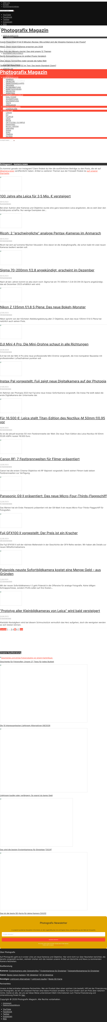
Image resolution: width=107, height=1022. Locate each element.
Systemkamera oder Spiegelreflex (24, 971)
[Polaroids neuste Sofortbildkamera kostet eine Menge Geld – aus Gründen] (11, 564)
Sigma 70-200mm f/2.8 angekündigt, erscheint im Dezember (47, 270)
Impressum (7, 1003)
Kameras (10, 38)
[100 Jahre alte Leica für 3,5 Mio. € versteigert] (11, 190)
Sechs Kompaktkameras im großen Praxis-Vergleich (23, 56)
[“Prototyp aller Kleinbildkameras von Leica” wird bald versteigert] (11, 605)
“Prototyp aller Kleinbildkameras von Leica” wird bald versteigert (50, 611)
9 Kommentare (5, 389)
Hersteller (8, 69)
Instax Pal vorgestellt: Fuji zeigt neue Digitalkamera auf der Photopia (53, 381)
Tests (8, 103)
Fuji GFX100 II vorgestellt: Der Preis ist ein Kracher (39, 533)
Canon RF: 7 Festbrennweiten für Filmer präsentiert (40, 459)
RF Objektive (32, 975)
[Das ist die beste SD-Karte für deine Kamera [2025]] (43, 909)
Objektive (10, 40)
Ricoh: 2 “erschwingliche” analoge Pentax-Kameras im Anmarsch (50, 233)
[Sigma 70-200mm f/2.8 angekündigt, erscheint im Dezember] (11, 264)
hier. (23, 995)
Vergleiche (11, 63)
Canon (9, 113)
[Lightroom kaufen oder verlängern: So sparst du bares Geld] (43, 792)
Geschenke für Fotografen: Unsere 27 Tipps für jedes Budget (27, 661)
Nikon (8, 120)
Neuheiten (10, 49)
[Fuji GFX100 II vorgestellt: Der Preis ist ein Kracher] (11, 527)
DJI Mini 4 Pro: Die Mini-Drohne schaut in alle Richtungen (44, 344)
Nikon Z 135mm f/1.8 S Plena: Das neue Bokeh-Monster (43, 307)
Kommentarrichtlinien (11, 6)
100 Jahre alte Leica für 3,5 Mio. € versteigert (35, 196)
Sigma (8, 130)
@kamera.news (7, 171)
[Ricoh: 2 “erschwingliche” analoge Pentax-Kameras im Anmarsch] (11, 227)
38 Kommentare (6, 540)
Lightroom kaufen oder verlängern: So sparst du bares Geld (26, 795)
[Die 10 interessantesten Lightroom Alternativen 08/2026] (43, 722)
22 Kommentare (6, 581)
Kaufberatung (12, 59)
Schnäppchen (12, 99)
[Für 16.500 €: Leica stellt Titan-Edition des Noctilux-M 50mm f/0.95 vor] (11, 412)
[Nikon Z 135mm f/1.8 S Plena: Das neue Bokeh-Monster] (11, 301)
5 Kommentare (5, 618)
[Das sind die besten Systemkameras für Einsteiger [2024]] (36, 846)
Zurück (3, 629)
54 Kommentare (6, 241)
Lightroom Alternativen (20, 979)
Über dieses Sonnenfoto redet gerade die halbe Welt (23, 61)
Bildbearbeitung (13, 45)
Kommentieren (5, 204)
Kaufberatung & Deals (13, 53)
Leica (8, 119)
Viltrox (9, 136)
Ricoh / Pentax (12, 126)
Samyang (10, 128)
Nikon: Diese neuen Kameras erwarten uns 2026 (21, 47)
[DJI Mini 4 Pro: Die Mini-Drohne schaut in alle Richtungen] (11, 338)
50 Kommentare (6, 430)
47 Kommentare (6, 504)
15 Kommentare (6, 352)
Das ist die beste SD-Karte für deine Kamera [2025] (23, 913)
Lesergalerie (11, 67)
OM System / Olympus (15, 81)
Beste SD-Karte (55, 979)
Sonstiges (10, 93)
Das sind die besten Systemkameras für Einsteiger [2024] (26, 849)
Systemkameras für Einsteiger (53, 971)
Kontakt (6, 5)
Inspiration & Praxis (11, 107)
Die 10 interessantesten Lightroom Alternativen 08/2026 (25, 725)
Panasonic (10, 124)
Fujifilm (9, 117)
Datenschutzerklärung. (59, 945)
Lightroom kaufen (39, 979)
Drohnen (10, 43)
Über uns (6, 3)
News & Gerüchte (10, 36)
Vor (21, 629)
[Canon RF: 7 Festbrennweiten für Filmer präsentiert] (11, 453)
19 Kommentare (6, 278)
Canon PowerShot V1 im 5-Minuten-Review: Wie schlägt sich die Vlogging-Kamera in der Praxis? (43, 42)
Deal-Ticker (11, 97)
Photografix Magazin (23, 72)
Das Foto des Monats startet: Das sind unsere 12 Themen (25, 51)
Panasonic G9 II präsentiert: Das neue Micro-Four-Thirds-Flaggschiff (53, 496)
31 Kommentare (6, 467)
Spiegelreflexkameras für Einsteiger (83, 971)
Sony (8, 132)
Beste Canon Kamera (16, 975)
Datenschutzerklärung (11, 1005)
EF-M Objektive (46, 975)
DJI (7, 115)
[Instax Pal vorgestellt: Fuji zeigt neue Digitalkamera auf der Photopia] (11, 375)
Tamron (9, 134)
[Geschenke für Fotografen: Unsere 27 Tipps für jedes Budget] (26, 658)
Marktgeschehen (13, 89)
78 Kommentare (6, 315)
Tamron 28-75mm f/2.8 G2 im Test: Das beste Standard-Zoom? (28, 65)
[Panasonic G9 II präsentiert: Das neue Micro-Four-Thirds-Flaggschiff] (11, 490)
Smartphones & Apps (15, 83)
